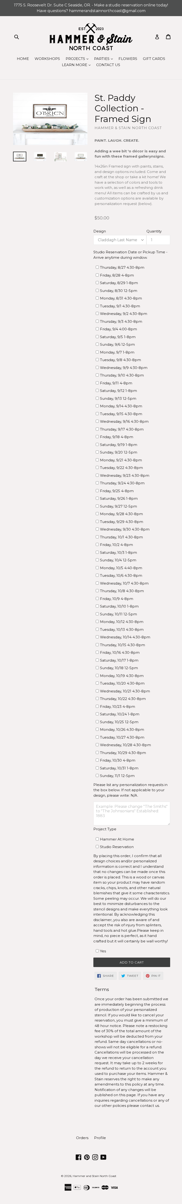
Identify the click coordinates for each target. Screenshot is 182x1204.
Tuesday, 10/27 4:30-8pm (122, 737)
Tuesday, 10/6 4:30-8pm (121, 575)
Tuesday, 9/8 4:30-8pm (120, 360)
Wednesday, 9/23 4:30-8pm (124, 475)
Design (99, 231)
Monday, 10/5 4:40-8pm (121, 568)
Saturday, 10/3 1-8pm (118, 552)
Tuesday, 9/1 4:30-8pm (120, 306)
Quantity (154, 231)
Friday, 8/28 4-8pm (117, 275)
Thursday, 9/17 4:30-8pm (122, 429)
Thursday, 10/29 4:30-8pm (123, 752)
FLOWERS (127, 58)
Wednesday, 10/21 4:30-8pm (125, 691)
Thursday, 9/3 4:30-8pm (121, 321)
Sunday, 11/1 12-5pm (117, 775)
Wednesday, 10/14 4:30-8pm (125, 637)
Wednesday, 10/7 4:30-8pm (124, 583)
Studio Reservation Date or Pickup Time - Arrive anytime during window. (130, 255)
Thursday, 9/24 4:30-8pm (122, 483)
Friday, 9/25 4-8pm (117, 491)
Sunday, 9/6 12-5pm (117, 344)
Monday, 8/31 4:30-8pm (121, 298)
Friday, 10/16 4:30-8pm (120, 652)
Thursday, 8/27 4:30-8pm (122, 267)
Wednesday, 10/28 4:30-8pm (125, 745)
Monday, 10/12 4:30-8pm (121, 621)
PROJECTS (78, 58)
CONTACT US (108, 65)
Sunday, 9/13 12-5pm (118, 398)
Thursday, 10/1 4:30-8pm (121, 537)
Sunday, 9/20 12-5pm (118, 452)
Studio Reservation (117, 847)
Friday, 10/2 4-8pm (116, 544)
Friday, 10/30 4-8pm (117, 760)
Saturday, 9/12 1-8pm (118, 390)
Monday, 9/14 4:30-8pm (121, 406)
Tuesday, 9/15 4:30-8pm (121, 414)
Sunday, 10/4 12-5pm (118, 560)
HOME (23, 58)
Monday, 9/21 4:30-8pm (121, 460)
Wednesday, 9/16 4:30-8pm (124, 421)
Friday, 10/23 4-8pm (117, 706)
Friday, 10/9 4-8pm (116, 598)
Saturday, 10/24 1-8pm (119, 714)
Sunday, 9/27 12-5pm (118, 506)
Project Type (104, 829)
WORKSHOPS (47, 58)
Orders (82, 1138)
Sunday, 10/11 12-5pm (118, 614)
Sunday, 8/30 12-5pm (118, 290)
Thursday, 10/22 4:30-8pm (123, 698)
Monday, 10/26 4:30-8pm (122, 729)
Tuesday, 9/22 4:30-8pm (121, 467)
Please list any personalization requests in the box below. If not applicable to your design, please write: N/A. (130, 790)
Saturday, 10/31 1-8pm (119, 768)
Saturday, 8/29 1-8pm (119, 283)
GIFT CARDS (154, 58)
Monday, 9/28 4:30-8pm (121, 514)
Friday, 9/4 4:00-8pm (118, 329)
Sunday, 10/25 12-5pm (119, 722)
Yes (103, 951)
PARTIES (104, 58)
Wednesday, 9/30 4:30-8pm (125, 529)
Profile (100, 1138)
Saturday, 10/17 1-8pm (119, 660)
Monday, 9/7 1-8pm (117, 352)
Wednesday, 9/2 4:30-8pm (123, 313)
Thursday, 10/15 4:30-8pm (122, 645)
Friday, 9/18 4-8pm (116, 437)
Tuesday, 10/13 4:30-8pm (122, 629)
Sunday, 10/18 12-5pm (119, 668)
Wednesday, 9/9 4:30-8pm (123, 367)
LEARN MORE (77, 64)
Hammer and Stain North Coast (94, 1176)
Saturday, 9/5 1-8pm (118, 337)
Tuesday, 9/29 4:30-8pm (121, 521)
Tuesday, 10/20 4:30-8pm (122, 683)
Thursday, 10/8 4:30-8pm (122, 591)
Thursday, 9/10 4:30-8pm (122, 375)
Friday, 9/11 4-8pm (116, 383)
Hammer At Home (117, 839)
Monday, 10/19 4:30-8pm (122, 675)
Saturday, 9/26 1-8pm (119, 498)
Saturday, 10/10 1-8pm (119, 606)
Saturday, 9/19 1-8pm (118, 444)
